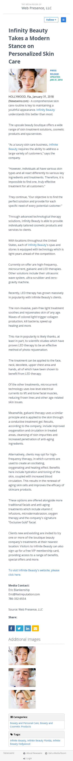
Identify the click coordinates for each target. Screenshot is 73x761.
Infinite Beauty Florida (39, 740)
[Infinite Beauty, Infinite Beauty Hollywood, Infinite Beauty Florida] (27, 80)
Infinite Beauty (18, 740)
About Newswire (34, 753)
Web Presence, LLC (37, 8)
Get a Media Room (57, 753)
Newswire (8, 753)
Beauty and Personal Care (24, 723)
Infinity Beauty (45, 110)
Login (29, 758)
